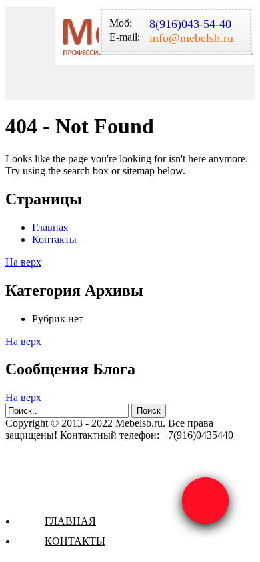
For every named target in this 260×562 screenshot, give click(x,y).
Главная (70, 521)
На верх (23, 262)
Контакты (75, 541)
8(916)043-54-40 (190, 24)
